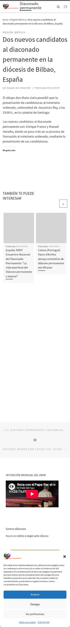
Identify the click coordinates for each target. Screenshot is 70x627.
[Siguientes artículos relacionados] (63, 204)
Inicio (5, 19)
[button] (64, 556)
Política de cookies (27, 622)
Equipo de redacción (19, 88)
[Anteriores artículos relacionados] (55, 204)
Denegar (35, 604)
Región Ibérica (18, 19)
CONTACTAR (43, 622)
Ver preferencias (35, 614)
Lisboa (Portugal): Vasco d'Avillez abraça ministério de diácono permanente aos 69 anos (51, 258)
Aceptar (35, 594)
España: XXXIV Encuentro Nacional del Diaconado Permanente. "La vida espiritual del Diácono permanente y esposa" (19, 263)
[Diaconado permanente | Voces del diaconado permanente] (10, 6)
